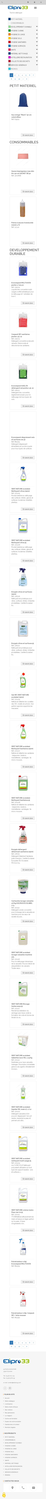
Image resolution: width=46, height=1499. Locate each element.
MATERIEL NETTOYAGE (19, 54)
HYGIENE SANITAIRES (18, 42)
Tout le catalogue (16, 13)
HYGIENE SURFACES (18, 46)
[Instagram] (10, 1388)
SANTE (13, 50)
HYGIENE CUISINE (17, 31)
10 (19, 1346)
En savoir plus (28, 135)
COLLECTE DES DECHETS (20, 61)
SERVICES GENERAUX (19, 65)
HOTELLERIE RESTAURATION (21, 57)
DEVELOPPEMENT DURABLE (21, 27)
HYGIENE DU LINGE (18, 34)
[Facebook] (5, 1388)
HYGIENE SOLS (16, 38)
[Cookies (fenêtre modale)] (4, 1495)
